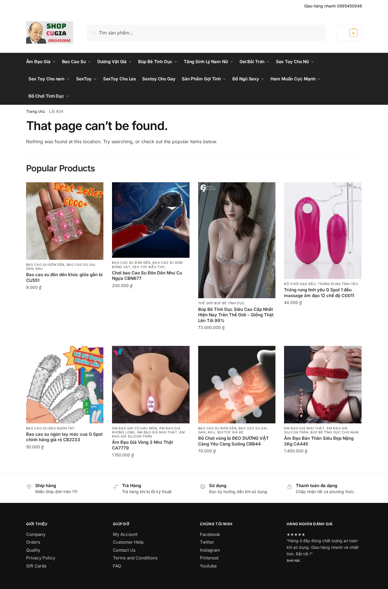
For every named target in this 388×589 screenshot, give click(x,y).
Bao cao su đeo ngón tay (50, 428)
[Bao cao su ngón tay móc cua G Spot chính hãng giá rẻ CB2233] (65, 384)
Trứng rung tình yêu (338, 284)
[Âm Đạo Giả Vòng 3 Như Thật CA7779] (151, 384)
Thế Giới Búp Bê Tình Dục (221, 303)
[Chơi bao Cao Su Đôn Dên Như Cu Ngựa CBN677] (151, 220)
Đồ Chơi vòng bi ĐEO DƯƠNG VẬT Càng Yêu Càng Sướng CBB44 (233, 441)
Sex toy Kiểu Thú (148, 267)
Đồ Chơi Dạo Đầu (300, 284)
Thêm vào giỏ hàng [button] (65, 299)
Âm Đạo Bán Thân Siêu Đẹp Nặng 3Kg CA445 (319, 441)
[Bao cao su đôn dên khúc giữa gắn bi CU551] (65, 221)
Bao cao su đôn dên (45, 265)
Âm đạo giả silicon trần (148, 434)
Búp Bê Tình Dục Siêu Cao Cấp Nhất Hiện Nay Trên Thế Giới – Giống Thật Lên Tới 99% (235, 315)
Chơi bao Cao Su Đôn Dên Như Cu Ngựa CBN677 (147, 275)
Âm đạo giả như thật (157, 432)
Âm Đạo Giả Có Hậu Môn (134, 428)
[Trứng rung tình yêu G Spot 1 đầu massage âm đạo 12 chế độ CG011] (323, 230)
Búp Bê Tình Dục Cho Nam (334, 432)
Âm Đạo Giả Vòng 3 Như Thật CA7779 (142, 445)
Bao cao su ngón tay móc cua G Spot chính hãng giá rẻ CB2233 (64, 437)
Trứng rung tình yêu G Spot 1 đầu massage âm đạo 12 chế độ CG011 (319, 292)
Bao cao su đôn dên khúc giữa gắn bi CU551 (64, 277)
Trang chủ (35, 111)
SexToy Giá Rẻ (230, 432)
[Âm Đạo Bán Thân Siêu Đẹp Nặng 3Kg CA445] (323, 384)
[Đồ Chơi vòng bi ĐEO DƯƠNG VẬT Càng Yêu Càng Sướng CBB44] (237, 384)
